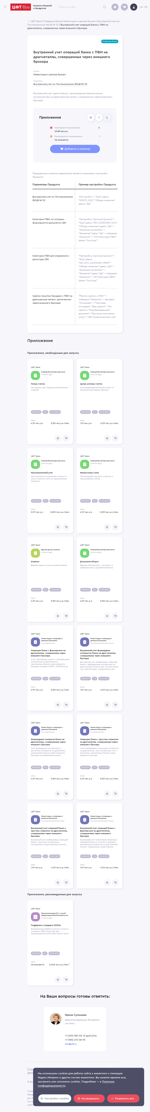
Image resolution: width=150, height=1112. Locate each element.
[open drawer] (5, 7)
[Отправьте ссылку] (99, 117)
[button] (109, 41)
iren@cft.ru (71, 1044)
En (146, 7)
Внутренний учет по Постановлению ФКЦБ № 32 (60, 84)
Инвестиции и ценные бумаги (79, 21)
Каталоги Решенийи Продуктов (42, 7)
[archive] (115, 7)
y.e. (141, 7)
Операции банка (53, 21)
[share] (90, 117)
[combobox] (82, 7)
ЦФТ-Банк (36, 21)
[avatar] (133, 7)
